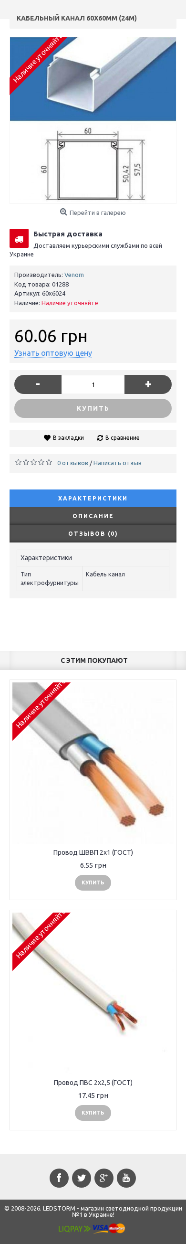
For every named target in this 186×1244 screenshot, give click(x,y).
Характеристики (93, 498)
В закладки (68, 438)
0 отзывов (72, 462)
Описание (93, 516)
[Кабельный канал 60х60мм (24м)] (93, 120)
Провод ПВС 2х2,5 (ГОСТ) (93, 1082)
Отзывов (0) (93, 534)
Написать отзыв (117, 462)
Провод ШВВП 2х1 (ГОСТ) (93, 852)
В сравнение (122, 438)
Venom (74, 274)
